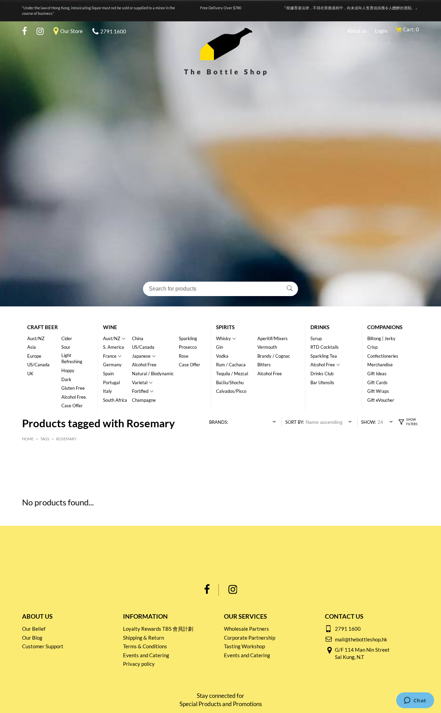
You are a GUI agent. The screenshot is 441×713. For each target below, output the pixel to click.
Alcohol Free (144, 364)
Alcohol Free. (74, 397)
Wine (110, 327)
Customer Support (42, 646)
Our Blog (32, 638)
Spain (108, 373)
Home (27, 439)
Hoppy (67, 370)
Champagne (144, 400)
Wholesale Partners (246, 629)
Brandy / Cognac (273, 356)
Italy (107, 391)
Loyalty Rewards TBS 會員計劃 (158, 629)
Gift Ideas (377, 373)
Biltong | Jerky (381, 338)
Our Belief (33, 629)
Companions (384, 327)
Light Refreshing (71, 359)
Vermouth (267, 347)
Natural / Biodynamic (153, 373)
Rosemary (66, 439)
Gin (219, 347)
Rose (183, 356)
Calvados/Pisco (231, 391)
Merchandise (380, 364)
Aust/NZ (35, 338)
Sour (65, 347)
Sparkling (188, 338)
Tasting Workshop (244, 646)
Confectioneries (382, 356)
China (137, 338)
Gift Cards (377, 382)
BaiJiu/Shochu (230, 382)
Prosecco (188, 347)
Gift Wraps (378, 391)
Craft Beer (42, 327)
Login (381, 31)
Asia (31, 347)
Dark (66, 379)
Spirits (225, 327)
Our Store (71, 31)
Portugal (111, 382)
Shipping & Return (143, 638)
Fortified (140, 391)
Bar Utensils (322, 382)
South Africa (115, 400)
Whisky (223, 338)
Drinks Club (322, 373)
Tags (44, 439)
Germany (112, 364)
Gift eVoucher (380, 400)
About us (357, 31)
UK (30, 373)
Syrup (316, 338)
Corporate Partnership (249, 638)
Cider (66, 338)
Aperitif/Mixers (272, 338)
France (109, 356)
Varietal (139, 382)
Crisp (372, 347)
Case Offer (72, 405)
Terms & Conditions (145, 646)
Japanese (141, 356)
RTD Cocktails (324, 347)
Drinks (319, 327)
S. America (113, 347)
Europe (34, 356)
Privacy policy (139, 664)
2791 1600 (113, 31)
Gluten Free (73, 388)
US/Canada (38, 364)
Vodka (222, 356)
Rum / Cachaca (231, 364)
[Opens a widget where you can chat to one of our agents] (415, 701)
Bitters (264, 364)
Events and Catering (146, 655)
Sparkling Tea (323, 356)
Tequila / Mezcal (232, 373)
